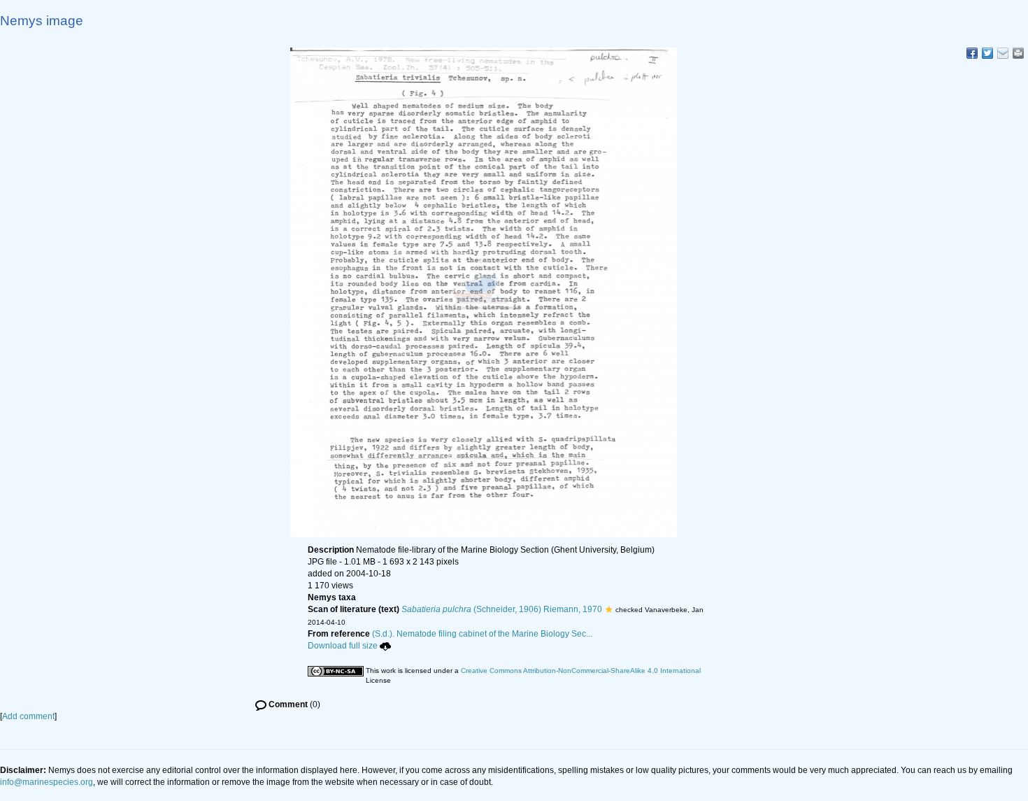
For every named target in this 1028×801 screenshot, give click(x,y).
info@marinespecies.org (46, 782)
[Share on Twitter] (987, 53)
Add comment (28, 716)
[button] (608, 609)
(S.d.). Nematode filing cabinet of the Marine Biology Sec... (482, 634)
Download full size (343, 646)
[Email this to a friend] (1018, 53)
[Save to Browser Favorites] (1002, 53)
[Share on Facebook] (972, 53)
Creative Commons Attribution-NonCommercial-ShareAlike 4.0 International (581, 670)
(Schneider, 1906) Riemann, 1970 (501, 609)
